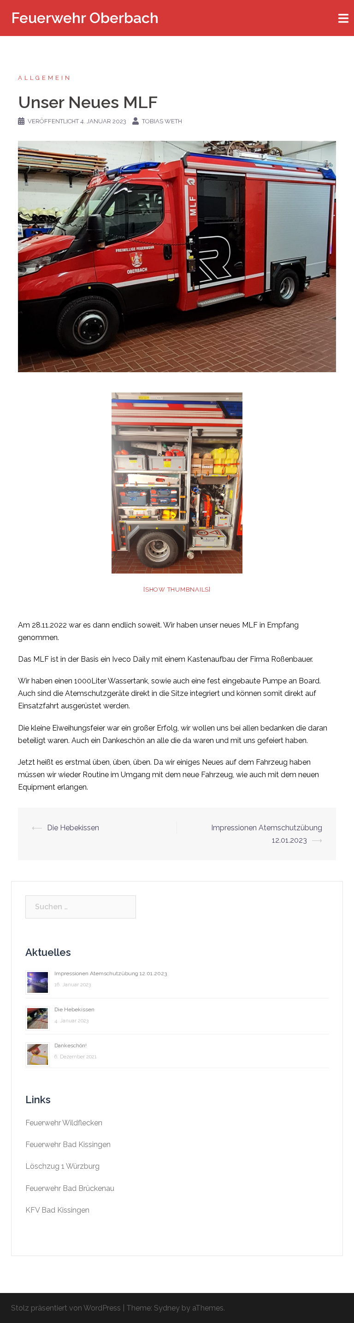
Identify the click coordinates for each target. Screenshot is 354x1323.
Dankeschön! (70, 1045)
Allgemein (45, 77)
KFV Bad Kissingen (57, 1210)
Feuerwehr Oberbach (85, 17)
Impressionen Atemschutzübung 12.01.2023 (110, 973)
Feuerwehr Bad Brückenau (69, 1188)
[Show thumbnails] (177, 589)
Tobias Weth (162, 121)
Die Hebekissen (73, 827)
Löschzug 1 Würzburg (62, 1166)
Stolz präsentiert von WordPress (66, 1308)
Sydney (167, 1308)
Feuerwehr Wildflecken (63, 1122)
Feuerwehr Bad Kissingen (68, 1144)
